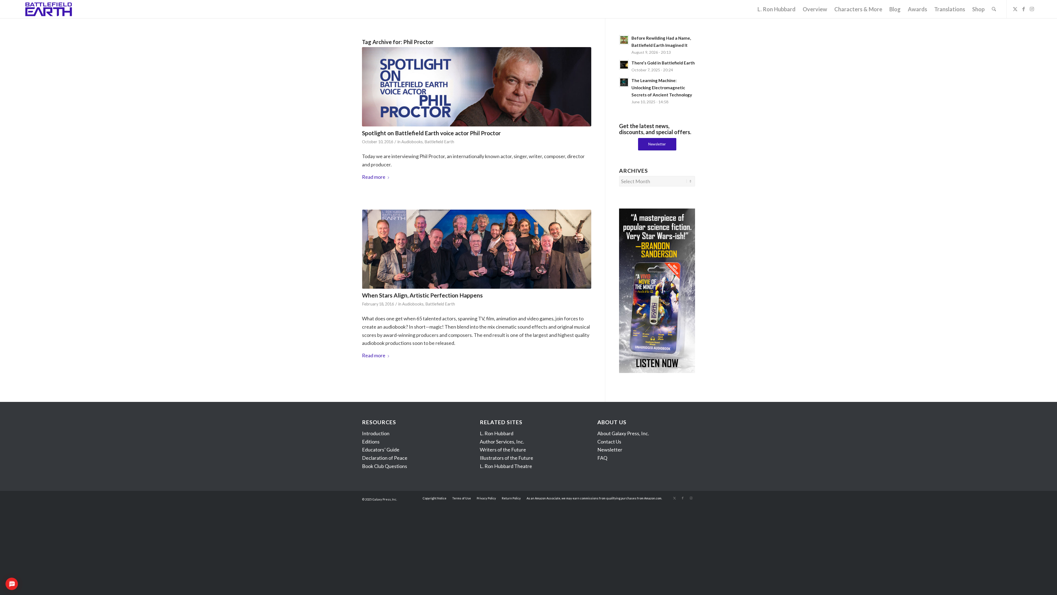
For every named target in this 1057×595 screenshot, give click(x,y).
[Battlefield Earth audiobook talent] (476, 249)
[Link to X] (1015, 9)
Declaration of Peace (384, 458)
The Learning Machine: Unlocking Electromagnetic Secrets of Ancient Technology (661, 87)
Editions (371, 442)
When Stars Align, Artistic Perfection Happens (422, 295)
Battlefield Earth (439, 141)
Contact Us (609, 442)
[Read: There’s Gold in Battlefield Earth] (624, 65)
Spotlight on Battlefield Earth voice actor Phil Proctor (431, 132)
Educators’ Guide (380, 450)
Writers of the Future (503, 450)
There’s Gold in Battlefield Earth (663, 62)
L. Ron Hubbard (496, 433)
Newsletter (609, 450)
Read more (373, 177)
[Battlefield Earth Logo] (48, 9)
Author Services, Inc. (502, 442)
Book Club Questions (384, 466)
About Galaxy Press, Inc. (623, 433)
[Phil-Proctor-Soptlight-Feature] (476, 86)
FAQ (602, 458)
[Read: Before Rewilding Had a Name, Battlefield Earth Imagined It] (624, 40)
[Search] (994, 9)
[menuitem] (776, 9)
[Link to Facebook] (1023, 9)
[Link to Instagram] (1032, 9)
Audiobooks (412, 141)
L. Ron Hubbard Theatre (506, 466)
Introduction (375, 433)
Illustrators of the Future (506, 458)
